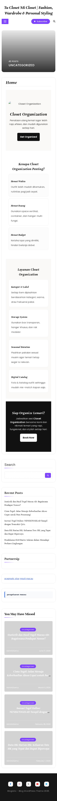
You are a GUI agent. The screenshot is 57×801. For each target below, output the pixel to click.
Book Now (28, 437)
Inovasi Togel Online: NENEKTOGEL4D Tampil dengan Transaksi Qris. (28, 712)
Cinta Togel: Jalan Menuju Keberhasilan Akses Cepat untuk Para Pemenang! (28, 675)
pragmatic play (11, 578)
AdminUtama (13, 651)
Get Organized (28, 136)
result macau (26, 578)
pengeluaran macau (16, 594)
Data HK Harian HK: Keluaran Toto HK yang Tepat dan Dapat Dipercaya (28, 746)
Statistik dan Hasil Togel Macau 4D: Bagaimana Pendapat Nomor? (29, 636)
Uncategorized (28, 629)
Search (9, 465)
